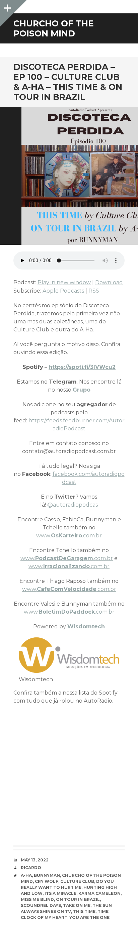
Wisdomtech (86, 626)
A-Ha (26, 875)
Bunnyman (47, 875)
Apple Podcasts (63, 291)
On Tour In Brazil (78, 899)
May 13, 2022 (35, 859)
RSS (93, 291)
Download (109, 282)
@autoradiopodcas (72, 505)
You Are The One (89, 917)
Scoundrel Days (41, 905)
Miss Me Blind (37, 899)
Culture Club (77, 881)
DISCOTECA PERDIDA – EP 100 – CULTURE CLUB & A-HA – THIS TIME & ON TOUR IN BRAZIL (67, 82)
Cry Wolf (46, 881)
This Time (84, 911)
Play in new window (64, 282)
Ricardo (31, 867)
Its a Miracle (60, 893)
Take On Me (76, 905)
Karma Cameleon (99, 893)
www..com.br (69, 535)
